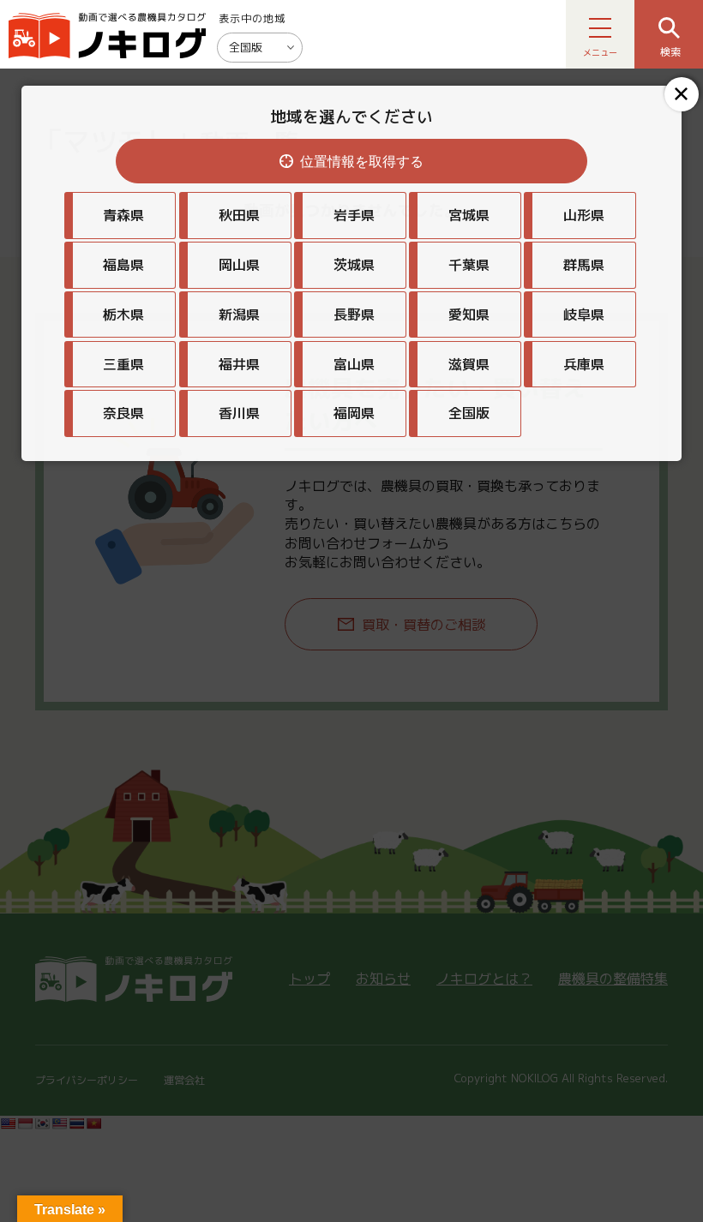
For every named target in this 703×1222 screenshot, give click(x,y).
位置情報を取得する (362, 161)
